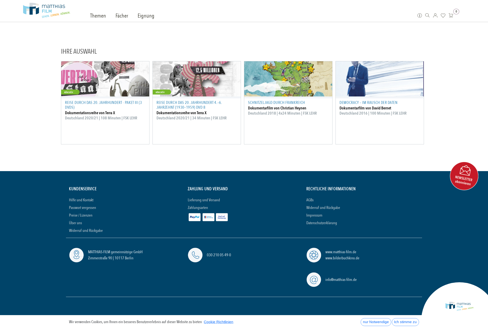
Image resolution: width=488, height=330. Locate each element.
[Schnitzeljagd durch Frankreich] (288, 78)
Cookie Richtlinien (218, 322)
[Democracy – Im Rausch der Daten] (380, 78)
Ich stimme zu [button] (405, 322)
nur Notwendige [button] (376, 322)
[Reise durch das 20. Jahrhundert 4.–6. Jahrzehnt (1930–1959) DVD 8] (197, 78)
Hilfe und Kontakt (81, 200)
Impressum (314, 215)
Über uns (75, 223)
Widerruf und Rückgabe (86, 230)
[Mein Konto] (435, 15)
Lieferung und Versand (204, 200)
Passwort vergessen (82, 207)
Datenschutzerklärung (321, 223)
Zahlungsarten (198, 207)
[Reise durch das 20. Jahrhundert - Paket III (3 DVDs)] (105, 78)
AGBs (310, 200)
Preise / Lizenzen (80, 215)
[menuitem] (98, 16)
